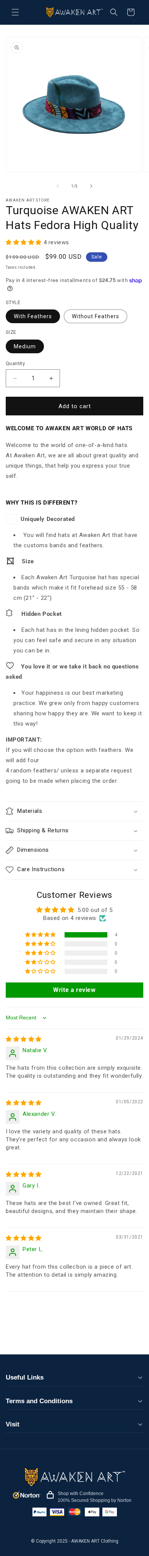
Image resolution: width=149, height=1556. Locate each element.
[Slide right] (91, 186)
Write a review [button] (74, 990)
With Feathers (33, 316)
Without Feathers (95, 316)
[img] (24, 1039)
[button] (15, 12)
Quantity (15, 363)
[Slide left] (57, 186)
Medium (25, 346)
